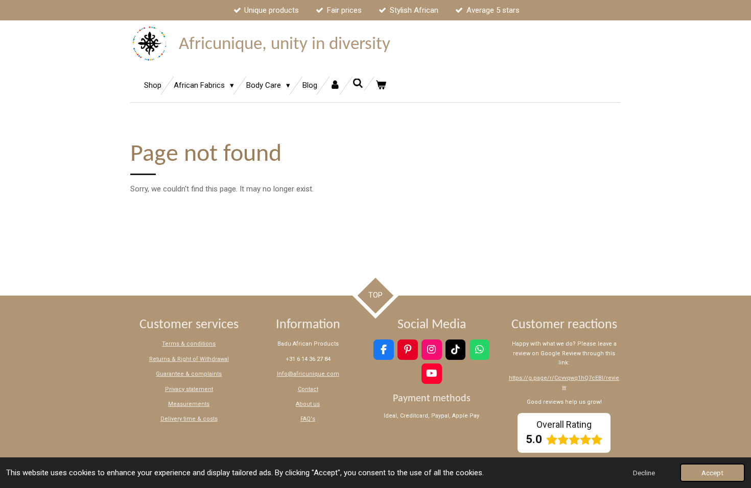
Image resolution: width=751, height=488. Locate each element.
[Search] (357, 84)
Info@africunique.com (308, 374)
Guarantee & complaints (189, 374)
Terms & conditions (189, 343)
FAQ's (307, 419)
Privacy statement (189, 389)
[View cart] (380, 85)
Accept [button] (712, 473)
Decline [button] (644, 473)
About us (308, 404)
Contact (308, 389)
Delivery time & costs (189, 419)
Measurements (188, 404)
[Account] (334, 85)
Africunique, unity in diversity (284, 45)
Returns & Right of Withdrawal (189, 359)
